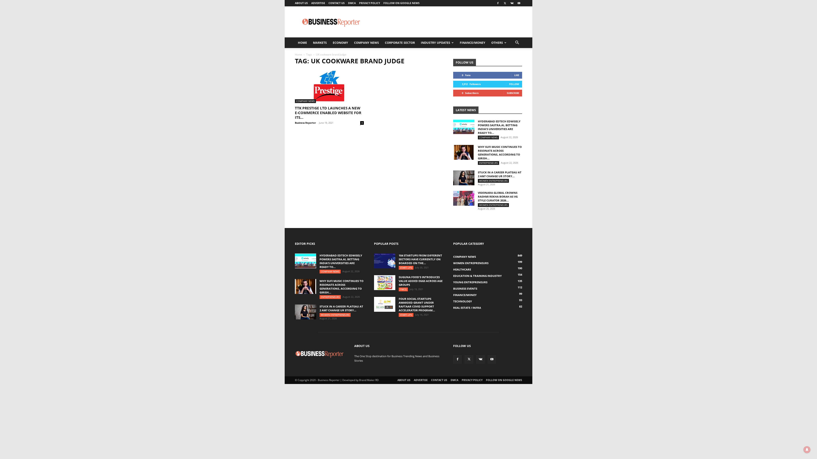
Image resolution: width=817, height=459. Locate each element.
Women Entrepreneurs (493, 180)
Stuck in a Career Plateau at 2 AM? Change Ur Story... (499, 174)
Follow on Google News (401, 3)
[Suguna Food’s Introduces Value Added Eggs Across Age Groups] (384, 282)
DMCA (352, 3)
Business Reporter (305, 122)
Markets (320, 43)
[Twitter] (505, 3)
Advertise (318, 3)
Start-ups (406, 267)
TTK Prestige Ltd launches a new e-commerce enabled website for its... (328, 113)
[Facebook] (498, 3)
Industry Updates (435, 43)
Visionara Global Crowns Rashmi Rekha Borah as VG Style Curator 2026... (498, 196)
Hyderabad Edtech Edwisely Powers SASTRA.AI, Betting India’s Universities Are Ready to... (499, 127)
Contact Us (337, 3)
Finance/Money (472, 43)
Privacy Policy (369, 3)
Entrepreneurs (488, 162)
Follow (514, 84)
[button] (517, 43)
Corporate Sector (400, 43)
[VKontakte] (512, 3)
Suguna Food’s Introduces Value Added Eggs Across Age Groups (421, 281)
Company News (366, 43)
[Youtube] (519, 3)
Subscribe (513, 93)
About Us (301, 3)
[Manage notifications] (807, 449)
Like (516, 75)
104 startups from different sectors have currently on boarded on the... (420, 259)
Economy (340, 43)
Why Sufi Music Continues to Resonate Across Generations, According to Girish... (500, 152)
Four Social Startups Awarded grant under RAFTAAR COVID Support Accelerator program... (417, 304)
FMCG (403, 289)
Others (497, 43)
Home (302, 43)
